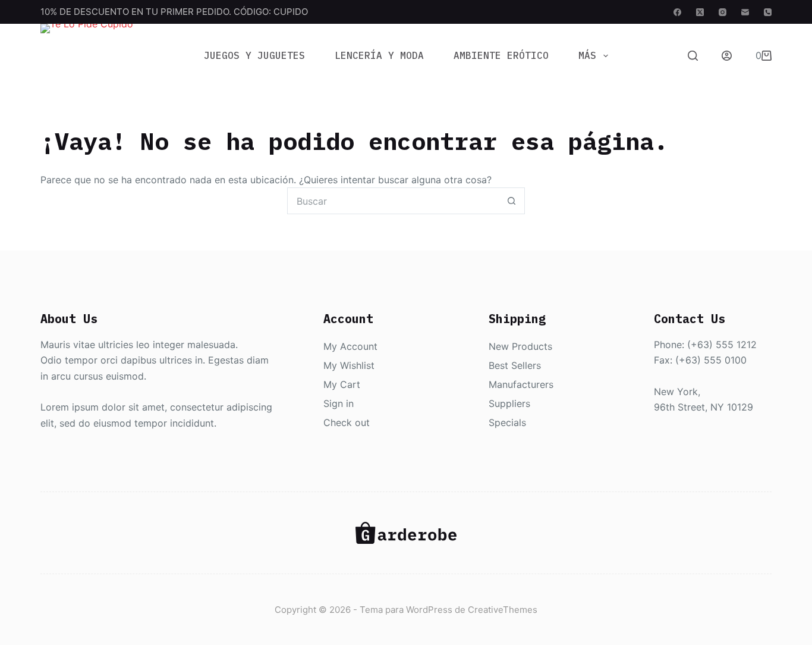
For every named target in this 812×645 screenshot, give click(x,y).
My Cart (341, 384)
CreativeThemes (502, 609)
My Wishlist (348, 365)
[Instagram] (722, 12)
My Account (350, 346)
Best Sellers (515, 365)
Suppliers (509, 403)
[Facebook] (677, 12)
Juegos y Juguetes (254, 55)
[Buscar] (693, 56)
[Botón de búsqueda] (511, 201)
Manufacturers (521, 384)
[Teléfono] (768, 12)
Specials (507, 422)
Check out (346, 422)
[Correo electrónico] (745, 12)
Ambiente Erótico (501, 55)
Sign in (338, 403)
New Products (520, 346)
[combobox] (393, 200)
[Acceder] (727, 56)
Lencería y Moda (379, 55)
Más (587, 55)
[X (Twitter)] (700, 12)
